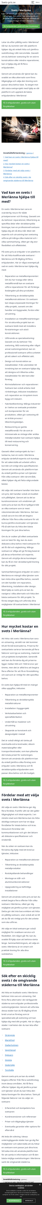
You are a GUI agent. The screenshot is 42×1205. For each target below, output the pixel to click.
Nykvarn (9, 1055)
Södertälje (10, 1065)
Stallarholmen (11, 1045)
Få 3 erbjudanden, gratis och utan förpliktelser (21, 26)
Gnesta (8, 1060)
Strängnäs (10, 1035)
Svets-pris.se (9, 2)
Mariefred (10, 1040)
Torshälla (9, 1070)
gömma (30, 153)
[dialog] (21, 1194)
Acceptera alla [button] (14, 1200)
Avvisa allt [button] (29, 1200)
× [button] (40, 1185)
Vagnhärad (10, 1050)
